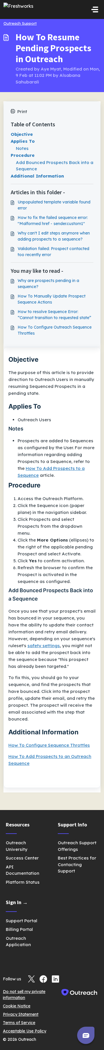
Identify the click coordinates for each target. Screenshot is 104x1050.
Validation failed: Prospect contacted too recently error (53, 251)
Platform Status (23, 882)
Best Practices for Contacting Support (77, 864)
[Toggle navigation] (95, 9)
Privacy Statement (20, 1014)
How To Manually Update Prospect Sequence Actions (52, 299)
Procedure (23, 155)
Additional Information (37, 176)
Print (22, 111)
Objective (22, 134)
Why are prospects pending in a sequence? (48, 283)
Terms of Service (19, 1022)
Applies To (23, 141)
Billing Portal (19, 929)
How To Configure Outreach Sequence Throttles (55, 330)
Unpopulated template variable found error (54, 205)
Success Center (22, 858)
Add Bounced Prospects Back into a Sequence (54, 166)
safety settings (43, 645)
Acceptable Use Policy (24, 1031)
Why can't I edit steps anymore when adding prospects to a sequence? (54, 236)
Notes (22, 148)
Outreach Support (20, 23)
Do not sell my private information (24, 994)
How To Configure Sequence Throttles (49, 745)
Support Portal (21, 920)
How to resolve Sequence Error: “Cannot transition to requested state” (54, 314)
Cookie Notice (16, 1006)
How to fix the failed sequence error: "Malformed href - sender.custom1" (53, 220)
